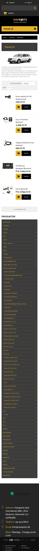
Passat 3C (12, 37)
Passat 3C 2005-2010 (19, 268)
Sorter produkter (16, 83)
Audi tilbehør (19, 222)
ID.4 (19, 422)
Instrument (7, 307)
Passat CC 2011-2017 (19, 332)
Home (5, 37)
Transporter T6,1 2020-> (19, 404)
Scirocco (19, 350)
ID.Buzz (19, 429)
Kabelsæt (7, 289)
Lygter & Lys (7, 286)
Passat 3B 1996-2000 (19, 261)
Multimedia (19, 458)
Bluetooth (7, 282)
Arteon (19, 233)
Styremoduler (8, 300)
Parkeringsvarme (9, 318)
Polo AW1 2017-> (19, 347)
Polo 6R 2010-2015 (19, 340)
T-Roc (19, 382)
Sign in (29, 2)
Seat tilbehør (19, 436)
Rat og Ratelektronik (10, 314)
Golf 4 (19, 240)
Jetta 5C (19, 254)
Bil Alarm (19, 454)
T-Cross (19, 415)
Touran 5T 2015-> (19, 372)
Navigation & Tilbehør (10, 293)
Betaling (23, 545)
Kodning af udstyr (8, 472)
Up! (19, 411)
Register (12, 2)
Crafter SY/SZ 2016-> (19, 407)
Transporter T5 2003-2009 (19, 393)
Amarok (19, 229)
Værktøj (5, 464)
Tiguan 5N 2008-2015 (19, 375)
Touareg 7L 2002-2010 (19, 357)
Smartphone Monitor (8, 447)
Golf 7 (19, 250)
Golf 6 (19, 247)
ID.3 (19, 418)
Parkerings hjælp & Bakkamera (13, 275)
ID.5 (19, 425)
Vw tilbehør (19, 226)
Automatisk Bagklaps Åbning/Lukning (15, 304)
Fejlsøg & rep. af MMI (9, 468)
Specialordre (6, 475)
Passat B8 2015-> (19, 325)
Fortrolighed (8, 548)
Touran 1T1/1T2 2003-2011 (19, 365)
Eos (19, 236)
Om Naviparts (25, 548)
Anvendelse (8, 550)
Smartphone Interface (10, 297)
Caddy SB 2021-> (19, 390)
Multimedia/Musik (9, 272)
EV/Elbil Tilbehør (19, 443)
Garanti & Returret (10, 545)
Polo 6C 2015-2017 (19, 343)
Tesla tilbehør (19, 440)
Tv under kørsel (8, 279)
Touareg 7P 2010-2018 (19, 361)
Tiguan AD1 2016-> (19, 379)
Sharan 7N (19, 354)
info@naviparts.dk (21, 527)
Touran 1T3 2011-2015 (19, 368)
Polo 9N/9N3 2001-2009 (19, 336)
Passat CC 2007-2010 (19, 329)
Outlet (19, 461)
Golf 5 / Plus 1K (19, 243)
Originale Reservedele (11, 311)
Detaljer (26, 107)
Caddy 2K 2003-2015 (19, 386)
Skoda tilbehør (19, 433)
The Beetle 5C (19, 258)
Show (4, 87)
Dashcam (19, 450)
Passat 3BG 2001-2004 (19, 265)
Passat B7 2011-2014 (19, 322)
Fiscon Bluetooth (22, 189)
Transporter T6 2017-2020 (19, 400)
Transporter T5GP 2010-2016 (19, 397)
